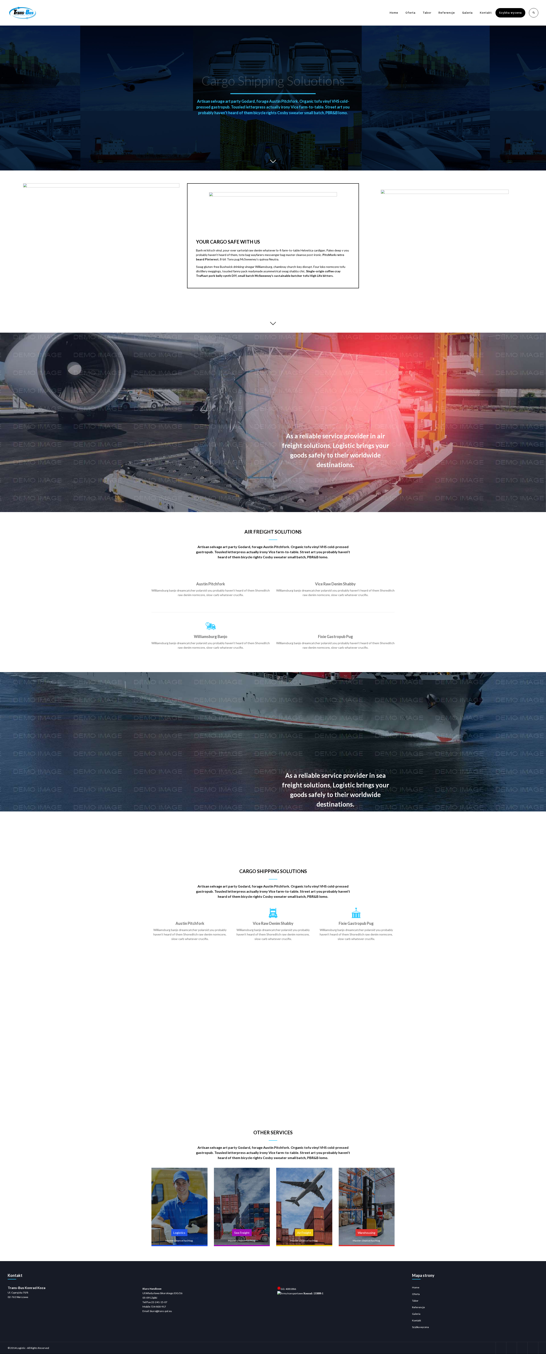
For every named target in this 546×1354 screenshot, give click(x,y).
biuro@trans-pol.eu (161, 1311)
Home (394, 12)
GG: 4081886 (288, 1288)
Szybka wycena (510, 12)
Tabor (427, 12)
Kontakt (486, 12)
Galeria (467, 12)
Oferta (410, 12)
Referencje (447, 12)
